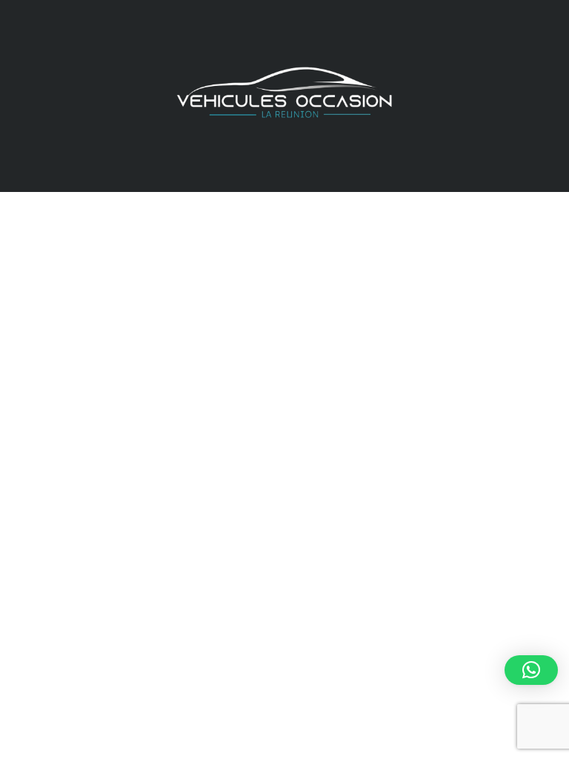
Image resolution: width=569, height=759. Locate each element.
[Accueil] (284, 94)
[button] (531, 670)
